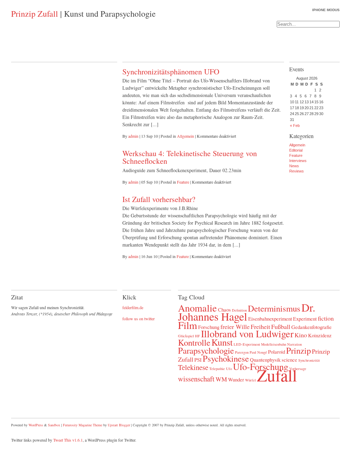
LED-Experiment (247, 344)
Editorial (295, 150)
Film (187, 325)
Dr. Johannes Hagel (246, 312)
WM (221, 379)
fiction (326, 318)
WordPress (36, 424)
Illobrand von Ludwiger (247, 333)
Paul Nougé (258, 352)
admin (133, 136)
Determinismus (274, 308)
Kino (300, 335)
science (289, 359)
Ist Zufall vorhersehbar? (158, 199)
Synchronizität (309, 360)
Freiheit (260, 326)
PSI (198, 359)
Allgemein (185, 136)
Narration (294, 344)
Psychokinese (226, 358)
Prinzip (298, 350)
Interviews (298, 161)
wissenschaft (196, 379)
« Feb (295, 125)
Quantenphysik (265, 359)
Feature (183, 182)
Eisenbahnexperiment (270, 318)
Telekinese (193, 367)
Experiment (305, 318)
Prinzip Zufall (34, 13)
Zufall (277, 375)
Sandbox (54, 424)
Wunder (236, 379)
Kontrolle (194, 342)
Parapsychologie (206, 350)
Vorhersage (297, 368)
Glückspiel (186, 335)
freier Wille (235, 326)
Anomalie (197, 307)
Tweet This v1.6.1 (68, 440)
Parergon (242, 352)
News (294, 166)
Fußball (280, 326)
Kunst (222, 342)
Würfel (250, 380)
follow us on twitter (138, 318)
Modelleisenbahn (273, 344)
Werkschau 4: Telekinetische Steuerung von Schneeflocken (189, 157)
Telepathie (217, 368)
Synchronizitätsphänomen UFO (170, 71)
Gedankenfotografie (311, 326)
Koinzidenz (320, 335)
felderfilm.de (132, 307)
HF (197, 335)
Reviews (296, 171)
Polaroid (276, 351)
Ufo (229, 368)
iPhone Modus (326, 10)
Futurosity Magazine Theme (82, 424)
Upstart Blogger (119, 424)
